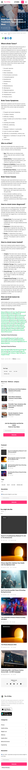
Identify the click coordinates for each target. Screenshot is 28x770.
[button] (17, 2)
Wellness (3, 16)
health (10, 371)
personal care (6, 373)
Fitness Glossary (6, 767)
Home (2, 33)
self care (15, 371)
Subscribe (22, 2)
